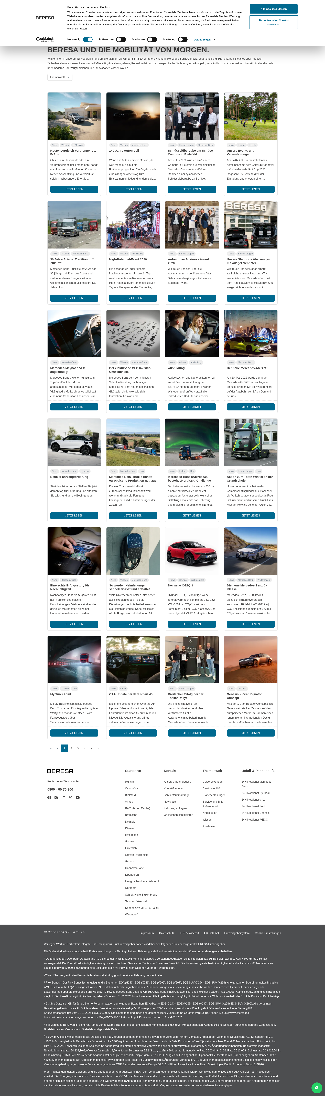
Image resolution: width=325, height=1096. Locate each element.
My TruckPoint (60, 694)
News (54, 145)
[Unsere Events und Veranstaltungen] (251, 116)
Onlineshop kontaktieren (178, 814)
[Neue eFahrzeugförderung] (74, 442)
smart (123, 688)
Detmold (130, 821)
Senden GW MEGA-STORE (142, 907)
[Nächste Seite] (91, 748)
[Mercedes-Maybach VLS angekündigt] (74, 333)
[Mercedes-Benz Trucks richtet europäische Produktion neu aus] (133, 442)
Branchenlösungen (214, 795)
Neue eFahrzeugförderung (69, 477)
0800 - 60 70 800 (60, 789)
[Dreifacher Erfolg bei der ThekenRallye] (192, 659)
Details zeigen (202, 39)
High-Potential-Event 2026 (128, 259)
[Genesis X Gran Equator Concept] (251, 659)
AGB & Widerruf (189, 933)
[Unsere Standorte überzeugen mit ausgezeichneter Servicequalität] (251, 225)
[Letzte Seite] (98, 748)
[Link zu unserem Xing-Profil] (70, 797)
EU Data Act (211, 933)
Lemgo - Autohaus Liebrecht (142, 881)
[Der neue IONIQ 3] (192, 551)
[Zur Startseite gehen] (64, 771)
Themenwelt (57, 77)
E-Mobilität (78, 145)
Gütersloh (131, 848)
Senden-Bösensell (136, 901)
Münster (130, 781)
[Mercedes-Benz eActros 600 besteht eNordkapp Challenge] (192, 442)
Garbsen (130, 841)
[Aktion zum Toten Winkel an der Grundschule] (251, 442)
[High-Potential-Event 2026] (133, 225)
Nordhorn (130, 887)
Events (252, 145)
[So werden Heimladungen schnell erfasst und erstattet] (133, 551)
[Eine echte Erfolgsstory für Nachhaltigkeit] (74, 551)
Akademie (209, 826)
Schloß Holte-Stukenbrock (141, 894)
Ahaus (129, 801)
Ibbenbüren (132, 874)
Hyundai (85, 471)
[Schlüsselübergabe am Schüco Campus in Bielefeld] (192, 116)
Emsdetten (131, 834)
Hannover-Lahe (134, 868)
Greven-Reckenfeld (136, 854)
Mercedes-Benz (139, 145)
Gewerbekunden (213, 781)
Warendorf (131, 914)
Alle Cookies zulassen (274, 8)
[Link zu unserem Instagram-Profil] (56, 797)
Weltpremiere (197, 580)
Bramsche (131, 814)
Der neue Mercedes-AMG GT (247, 368)
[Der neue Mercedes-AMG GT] (251, 333)
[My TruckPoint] (74, 659)
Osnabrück (131, 788)
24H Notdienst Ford (253, 806)
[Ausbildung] (192, 333)
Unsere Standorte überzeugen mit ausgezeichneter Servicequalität (248, 263)
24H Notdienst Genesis (255, 812)
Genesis (242, 688)
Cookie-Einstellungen (268, 933)
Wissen (65, 145)
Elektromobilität (212, 788)
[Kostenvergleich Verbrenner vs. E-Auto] (74, 116)
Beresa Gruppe (186, 145)
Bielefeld (130, 795)
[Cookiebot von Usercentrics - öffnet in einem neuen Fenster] (45, 39)
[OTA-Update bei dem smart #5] (133, 659)
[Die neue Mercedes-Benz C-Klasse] (251, 551)
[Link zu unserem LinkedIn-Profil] (63, 797)
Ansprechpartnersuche (177, 781)
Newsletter (170, 801)
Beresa (241, 145)
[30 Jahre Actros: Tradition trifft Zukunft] (74, 225)
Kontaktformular (173, 788)
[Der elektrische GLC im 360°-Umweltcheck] (133, 333)
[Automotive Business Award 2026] (192, 225)
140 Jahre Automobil (124, 150)
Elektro (182, 471)
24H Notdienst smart (254, 799)
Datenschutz (166, 933)
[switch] (121, 39)
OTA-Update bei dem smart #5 (131, 694)
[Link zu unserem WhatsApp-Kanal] (316, 1087)
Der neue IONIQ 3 (180, 585)
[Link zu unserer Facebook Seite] (49, 797)
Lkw (142, 471)
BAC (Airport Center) (137, 808)
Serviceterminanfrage (177, 795)
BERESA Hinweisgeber (210, 944)
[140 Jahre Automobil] (133, 116)
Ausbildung (137, 253)
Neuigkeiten (210, 812)
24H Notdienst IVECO (255, 819)
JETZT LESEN (74, 189)
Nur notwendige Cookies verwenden (273, 22)
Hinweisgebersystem (237, 933)
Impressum (147, 933)
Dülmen (130, 828)
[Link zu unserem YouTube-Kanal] (78, 797)
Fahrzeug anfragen (175, 808)
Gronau (129, 861)
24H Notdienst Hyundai (256, 793)
